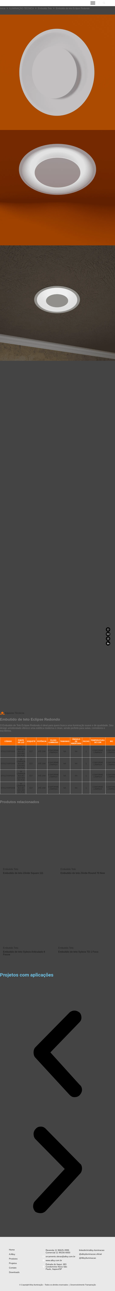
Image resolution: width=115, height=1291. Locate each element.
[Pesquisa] (104, 3)
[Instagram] (108, 638)
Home (12, 1249)
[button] (57, 1054)
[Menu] (92, 3)
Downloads (14, 1272)
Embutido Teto (45, 8)
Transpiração (90, 1285)
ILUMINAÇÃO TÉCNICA (21, 8)
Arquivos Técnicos (14, 713)
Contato (12, 1268)
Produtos (13, 1258)
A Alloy (12, 1254)
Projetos (13, 1263)
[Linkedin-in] (108, 643)
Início (2, 8)
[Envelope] (108, 634)
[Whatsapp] (108, 629)
